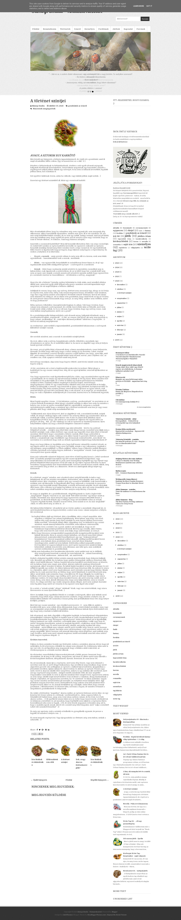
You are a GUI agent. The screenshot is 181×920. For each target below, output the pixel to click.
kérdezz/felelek (120, 244)
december (121, 287)
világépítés (135, 250)
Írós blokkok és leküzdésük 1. (97, 765)
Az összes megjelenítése (144, 410)
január (119, 337)
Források (141, 29)
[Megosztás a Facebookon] (39, 737)
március (120, 328)
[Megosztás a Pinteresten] (42, 737)
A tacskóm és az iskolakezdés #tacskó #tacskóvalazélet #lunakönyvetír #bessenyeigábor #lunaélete (130, 359)
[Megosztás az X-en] (37, 737)
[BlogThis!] (35, 737)
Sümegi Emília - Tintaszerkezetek (89, 915)
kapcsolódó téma (124, 242)
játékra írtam (144, 239)
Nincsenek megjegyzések (44, 111)
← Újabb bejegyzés (39, 783)
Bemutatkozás (49, 29)
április (119, 324)
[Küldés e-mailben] (32, 737)
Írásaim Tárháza (122, 392)
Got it (149, 6)
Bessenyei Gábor (122, 356)
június (119, 315)
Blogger (114, 915)
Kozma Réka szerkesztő (125, 432)
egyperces (118, 233)
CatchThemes (67, 918)
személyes (144, 247)
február (120, 333)
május (119, 319)
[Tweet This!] (39, 733)
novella (145, 244)
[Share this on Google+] (43, 733)
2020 (117, 284)
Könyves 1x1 (120, 380)
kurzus (135, 244)
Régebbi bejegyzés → (100, 783)
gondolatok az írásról (77, 109)
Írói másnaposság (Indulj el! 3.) (127, 405)
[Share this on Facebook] (37, 733)
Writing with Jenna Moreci (126, 482)
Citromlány (120, 403)
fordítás (119, 236)
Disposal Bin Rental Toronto (116, 918)
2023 (117, 275)
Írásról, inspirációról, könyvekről (129, 368)
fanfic (140, 233)
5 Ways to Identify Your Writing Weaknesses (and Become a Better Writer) (129, 465)
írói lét (116, 239)
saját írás (127, 247)
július (119, 310)
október (120, 292)
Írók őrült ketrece (120, 145)
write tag (116, 702)
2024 (117, 270)
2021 (117, 279)
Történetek (65, 29)
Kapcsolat (128, 29)
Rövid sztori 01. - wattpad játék (135, 874)
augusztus (121, 306)
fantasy (148, 233)
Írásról (77, 29)
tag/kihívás (123, 250)
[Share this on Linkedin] (48, 733)
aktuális (116, 231)
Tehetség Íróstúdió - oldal (126, 422)
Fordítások (103, 29)
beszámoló (127, 231)
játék (128, 238)
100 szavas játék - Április (133, 841)
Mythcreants (121, 474)
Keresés (145, 19)
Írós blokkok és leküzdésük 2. (37, 765)
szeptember (122, 301)
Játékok (116, 29)
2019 (117, 343)
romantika (117, 247)
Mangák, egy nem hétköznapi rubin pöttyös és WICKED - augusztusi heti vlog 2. (131, 384)
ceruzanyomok (142, 231)
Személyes (89, 29)
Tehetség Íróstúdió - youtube (127, 442)
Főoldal (35, 29)
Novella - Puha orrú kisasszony (135, 807)
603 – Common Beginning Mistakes (129, 476)
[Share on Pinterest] (46, 733)
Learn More (138, 6)
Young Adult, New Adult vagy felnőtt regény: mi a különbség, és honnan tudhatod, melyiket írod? (129, 372)
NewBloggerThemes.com (96, 918)
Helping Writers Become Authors (129, 461)
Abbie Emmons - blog (124, 502)
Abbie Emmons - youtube (125, 492)
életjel (131, 233)
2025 (117, 266)
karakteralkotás (141, 242)
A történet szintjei (48, 104)
